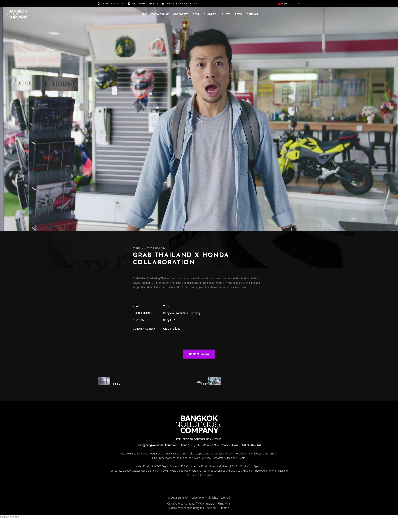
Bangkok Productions (191, 497)
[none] (289, 3)
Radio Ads (261, 470)
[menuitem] (289, 3)
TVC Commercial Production (197, 466)
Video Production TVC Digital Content (157, 466)
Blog (188, 475)
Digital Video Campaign (146, 470)
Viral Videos (223, 466)
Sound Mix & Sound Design (237, 470)
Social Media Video (172, 470)
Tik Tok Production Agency (246, 466)
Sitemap (224, 508)
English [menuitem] (285, 3)
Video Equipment (202, 475)
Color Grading (193, 470)
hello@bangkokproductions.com (157, 445)
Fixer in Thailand (278, 470)
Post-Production (211, 470)
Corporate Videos (120, 470)
